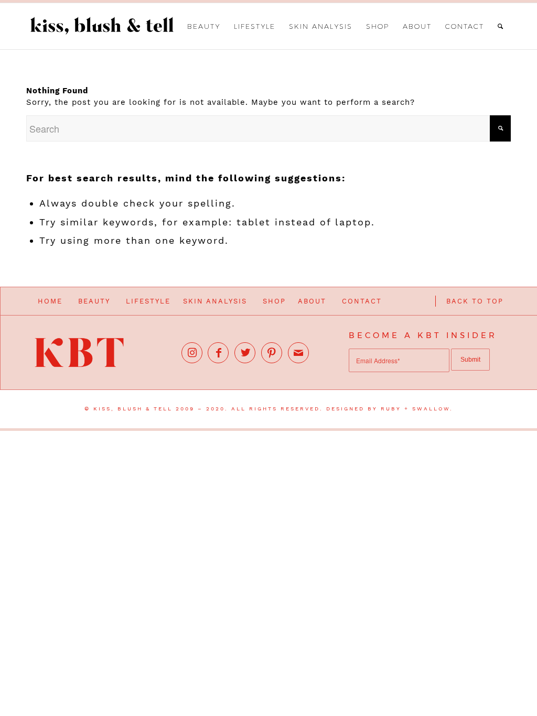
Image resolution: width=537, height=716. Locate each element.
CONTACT (362, 301)
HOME (50, 301)
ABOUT (312, 301)
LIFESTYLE (148, 301)
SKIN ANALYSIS (215, 301)
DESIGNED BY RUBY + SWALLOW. (389, 408)
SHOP (274, 301)
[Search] (501, 26)
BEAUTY (94, 301)
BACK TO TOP (474, 301)
